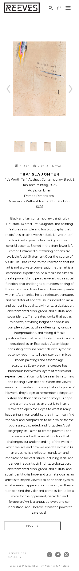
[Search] (51, 8)
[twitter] (66, 554)
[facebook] (58, 554)
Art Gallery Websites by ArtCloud (50, 566)
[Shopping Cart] (59, 7)
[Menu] (68, 8)
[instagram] (49, 554)
